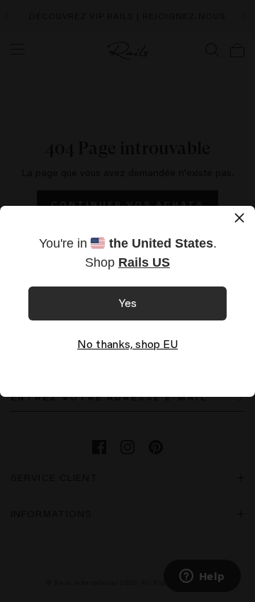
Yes (128, 302)
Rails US (144, 262)
